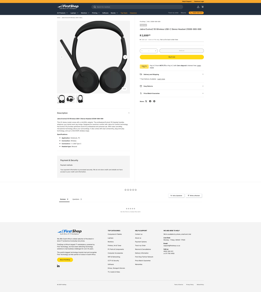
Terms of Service (178, 284)
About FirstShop (65, 259)
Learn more (161, 79)
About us (138, 238)
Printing (94, 13)
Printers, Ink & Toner (114, 245)
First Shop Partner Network (144, 257)
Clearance (133, 13)
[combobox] (137, 7)
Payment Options (141, 242)
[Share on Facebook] (150, 101)
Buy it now (172, 57)
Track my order (173, 13)
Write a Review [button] (195, 195)
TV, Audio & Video (114, 272)
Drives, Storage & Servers (116, 268)
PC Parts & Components (116, 249)
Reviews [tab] (63, 199)
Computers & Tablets (115, 234)
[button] (202, 7)
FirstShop (142, 21)
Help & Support (187, 1)
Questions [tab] (75, 199)
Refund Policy (200, 284)
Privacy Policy (190, 284)
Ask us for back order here (169, 39)
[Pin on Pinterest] (154, 101)
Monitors (84, 13)
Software (105, 13)
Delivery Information (141, 253)
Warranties (138, 264)
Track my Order (140, 245)
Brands (113, 13)
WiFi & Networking (114, 257)
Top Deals (124, 13)
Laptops (73, 13)
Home (58, 17)
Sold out (181, 50)
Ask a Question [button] (177, 195)
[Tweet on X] (146, 101)
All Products (61, 13)
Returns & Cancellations (143, 249)
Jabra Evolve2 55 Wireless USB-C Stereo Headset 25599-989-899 (72, 17)
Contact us (138, 234)
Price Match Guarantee (142, 260)
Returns (183, 13)
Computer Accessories (115, 253)
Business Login (199, 1)
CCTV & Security (113, 260)
